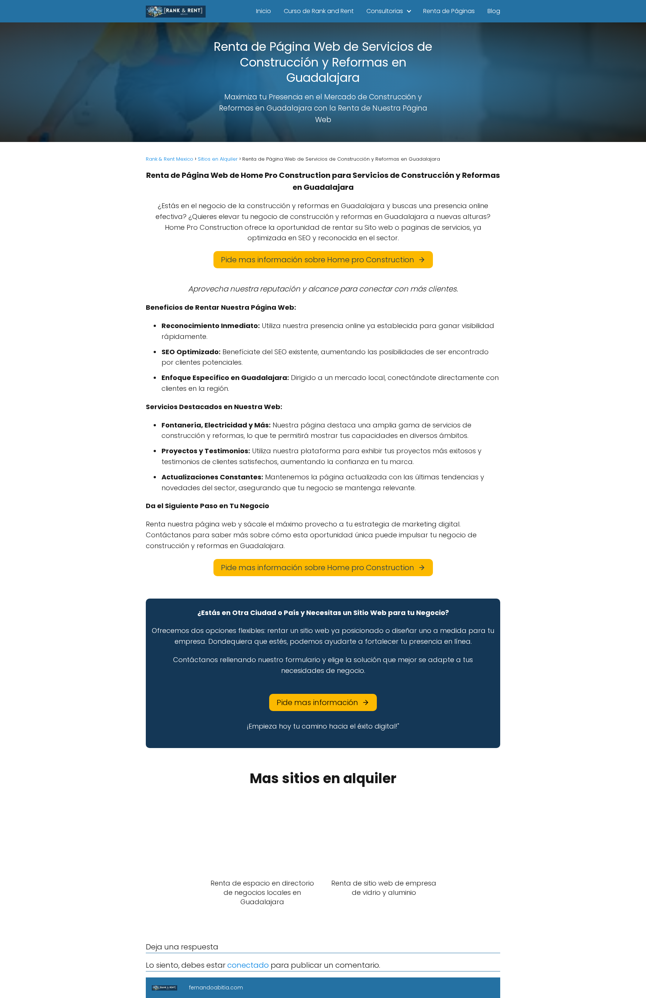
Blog (493, 11)
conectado (248, 965)
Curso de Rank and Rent (319, 11)
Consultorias (384, 11)
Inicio (263, 11)
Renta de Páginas (449, 11)
